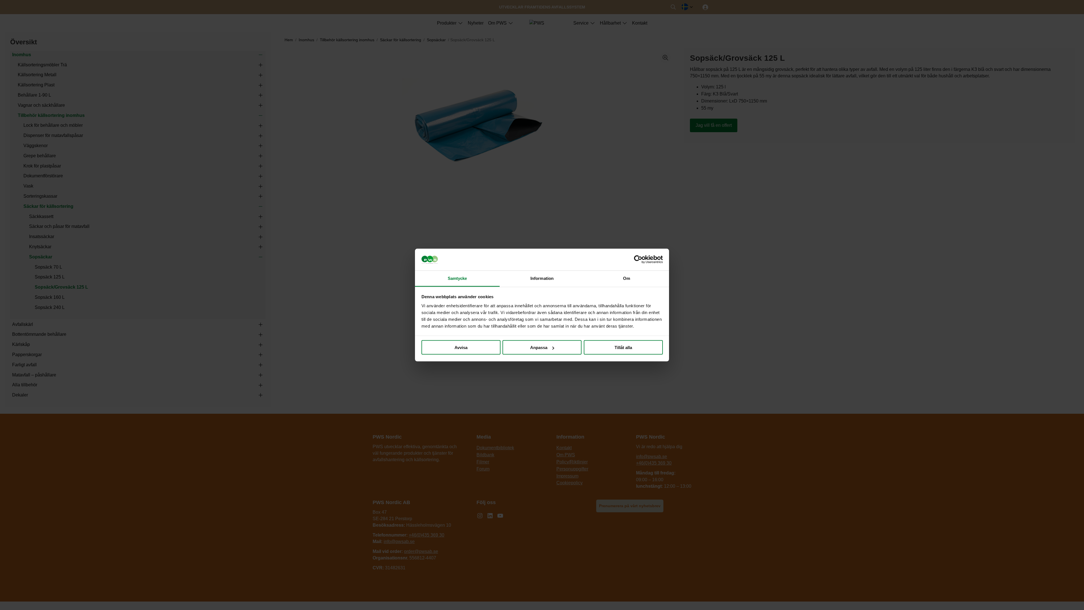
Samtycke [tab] (457, 278)
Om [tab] (626, 278)
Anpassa (538, 347)
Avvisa (460, 347)
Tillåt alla (623, 347)
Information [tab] (542, 278)
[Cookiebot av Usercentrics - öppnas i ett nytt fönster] (638, 259)
